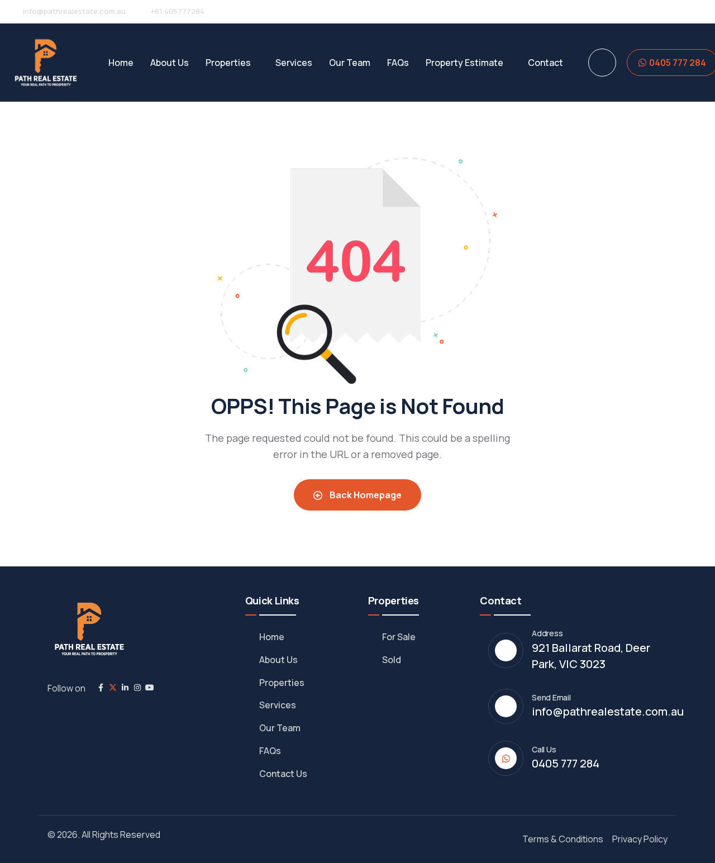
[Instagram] (137, 688)
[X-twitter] (113, 688)
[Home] (45, 62)
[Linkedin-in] (125, 688)
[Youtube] (150, 688)
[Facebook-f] (100, 688)
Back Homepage (365, 495)
